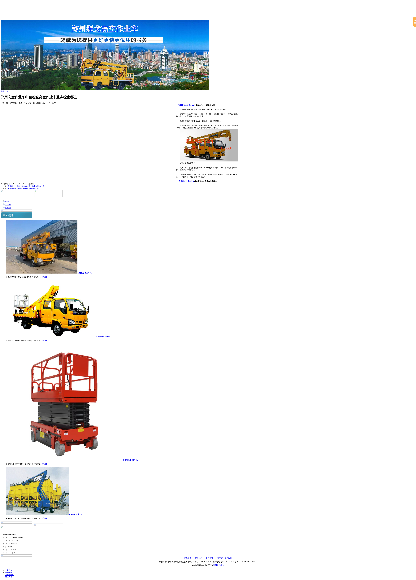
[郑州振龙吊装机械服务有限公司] (208, 6)
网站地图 (228, 558)
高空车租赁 (180, 17)
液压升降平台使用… (130, 460)
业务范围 (243, 17)
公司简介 (168, 17)
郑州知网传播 (218, 565)
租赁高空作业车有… (85, 273)
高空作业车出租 (195, 17)
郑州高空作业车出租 (186, 105)
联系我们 (254, 17)
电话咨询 (8, 577)
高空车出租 (231, 17)
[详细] (44, 277)
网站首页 (157, 17)
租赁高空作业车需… (103, 336)
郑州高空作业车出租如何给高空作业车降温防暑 (26, 186)
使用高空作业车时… (76, 514)
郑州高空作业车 (214, 17)
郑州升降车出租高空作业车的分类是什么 (23, 188)
